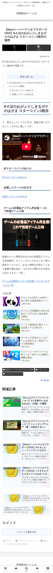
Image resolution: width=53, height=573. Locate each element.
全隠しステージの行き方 (23, 94)
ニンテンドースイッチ (13, 374)
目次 (22, 76)
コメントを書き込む (26, 532)
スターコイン (43, 370)
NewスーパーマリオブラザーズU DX (19, 370)
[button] (39, 48)
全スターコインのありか (23, 90)
